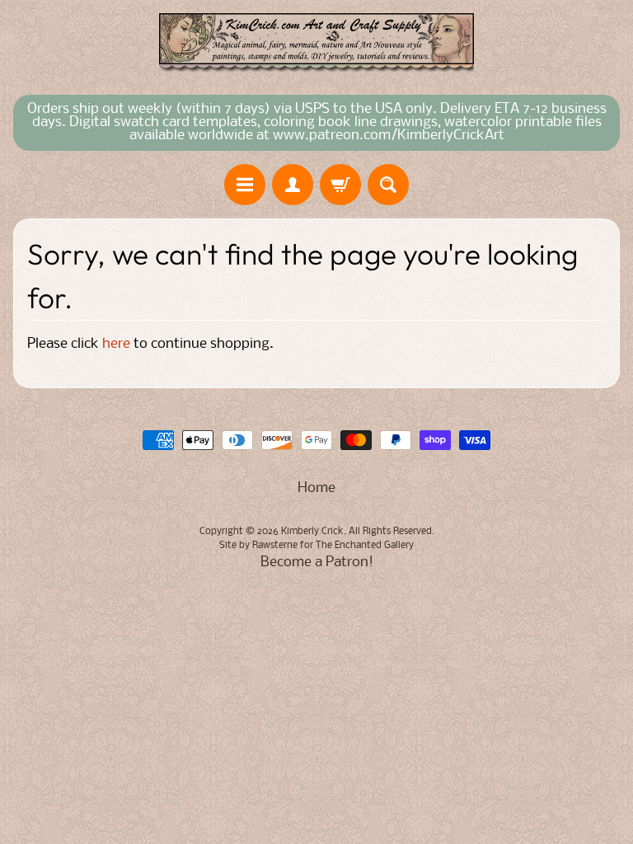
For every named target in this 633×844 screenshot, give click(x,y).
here (116, 344)
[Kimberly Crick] (316, 43)
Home (316, 488)
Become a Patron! (316, 562)
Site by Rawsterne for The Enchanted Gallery (316, 546)
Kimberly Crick (312, 532)
